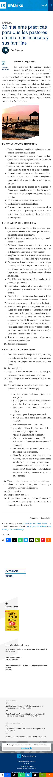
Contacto (26, 764)
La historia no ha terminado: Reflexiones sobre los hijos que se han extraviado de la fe (24, 707)
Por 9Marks (17, 50)
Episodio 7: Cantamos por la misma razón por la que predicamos (25, 729)
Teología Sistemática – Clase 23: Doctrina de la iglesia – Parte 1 (27, 666)
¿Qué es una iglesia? (13, 657)
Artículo (4, 67)
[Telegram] (26, 540)
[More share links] (48, 540)
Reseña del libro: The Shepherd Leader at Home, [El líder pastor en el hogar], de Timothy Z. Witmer (25, 715)
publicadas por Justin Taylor (35, 523)
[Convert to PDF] (43, 540)
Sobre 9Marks (29, 756)
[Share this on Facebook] (8, 540)
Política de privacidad (26, 766)
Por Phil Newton (10, 651)
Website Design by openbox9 (26, 768)
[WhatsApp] (20, 540)
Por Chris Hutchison (11, 660)
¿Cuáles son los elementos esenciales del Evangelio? (26, 649)
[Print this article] (37, 540)
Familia (7, 22)
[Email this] (31, 540)
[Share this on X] (14, 540)
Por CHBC (8, 669)
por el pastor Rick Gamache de (39, 526)
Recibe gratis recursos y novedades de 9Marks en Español (26, 746)
